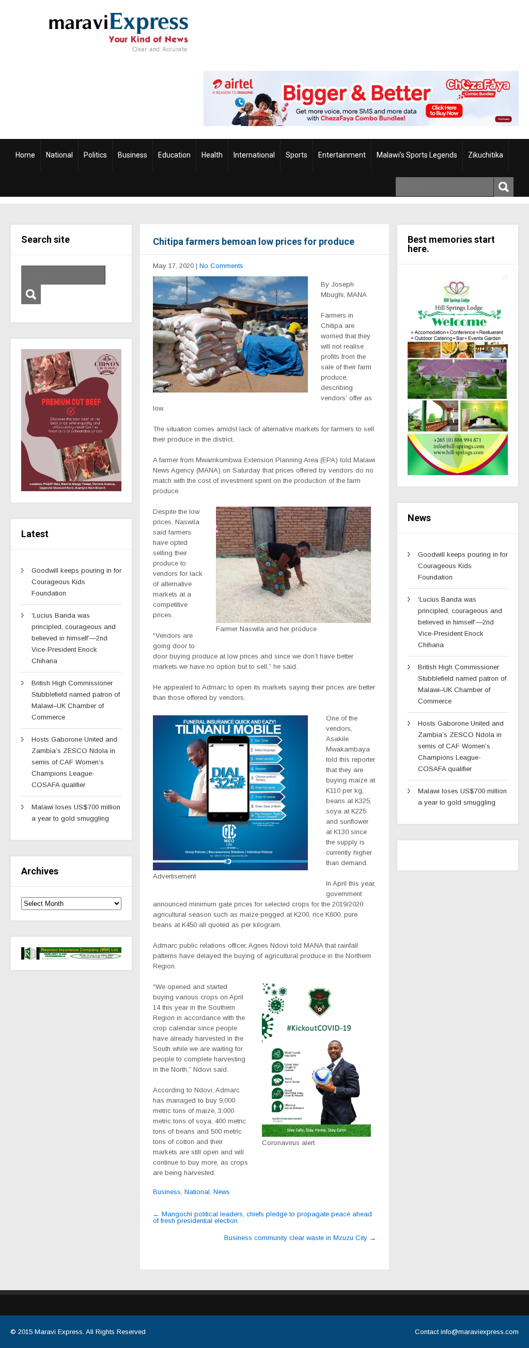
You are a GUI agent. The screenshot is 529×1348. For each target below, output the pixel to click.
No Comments (221, 266)
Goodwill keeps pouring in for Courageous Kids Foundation (76, 582)
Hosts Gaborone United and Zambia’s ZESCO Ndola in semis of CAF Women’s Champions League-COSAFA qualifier (74, 762)
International (254, 155)
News (221, 1192)
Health (212, 155)
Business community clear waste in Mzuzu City (300, 1238)
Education (174, 155)
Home (25, 155)
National (59, 155)
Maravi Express (59, 1332)
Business (132, 155)
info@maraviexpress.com (480, 1332)
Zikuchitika (485, 155)
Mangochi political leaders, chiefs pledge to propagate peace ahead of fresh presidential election (262, 1217)
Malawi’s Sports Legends (417, 155)
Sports (296, 155)
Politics (95, 155)
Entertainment (342, 155)
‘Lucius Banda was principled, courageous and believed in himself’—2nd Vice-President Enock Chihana (74, 638)
